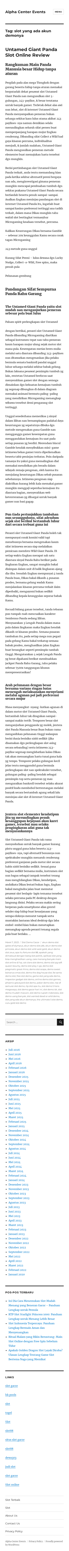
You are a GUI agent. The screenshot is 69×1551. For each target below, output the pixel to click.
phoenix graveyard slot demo (20, 982)
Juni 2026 (15, 1054)
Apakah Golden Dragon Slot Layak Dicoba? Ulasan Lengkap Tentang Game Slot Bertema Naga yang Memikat (36, 1355)
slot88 (9, 1430)
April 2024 (15, 1166)
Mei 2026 (15, 1058)
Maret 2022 (16, 1265)
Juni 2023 (15, 1211)
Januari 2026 (17, 1072)
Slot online (12, 1484)
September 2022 (19, 1252)
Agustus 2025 (17, 1094)
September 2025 (19, 1090)
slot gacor (11, 1385)
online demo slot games (47, 979)
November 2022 (19, 1243)
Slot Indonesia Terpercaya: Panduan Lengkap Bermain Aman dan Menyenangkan (32, 1328)
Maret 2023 (16, 1225)
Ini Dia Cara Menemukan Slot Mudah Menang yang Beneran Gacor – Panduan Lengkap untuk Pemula (34, 1305)
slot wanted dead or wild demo (43, 996)
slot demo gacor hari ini (30, 989)
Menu (58, 11)
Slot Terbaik (12, 1499)
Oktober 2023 (17, 1193)
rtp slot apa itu (33, 986)
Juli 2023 (14, 1207)
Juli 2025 (14, 1099)
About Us (11, 1515)
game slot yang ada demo (46, 976)
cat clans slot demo (33, 962)
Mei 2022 (14, 1256)
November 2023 (19, 1189)
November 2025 (19, 1081)
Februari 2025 (17, 1121)
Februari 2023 (17, 1229)
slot (7, 1403)
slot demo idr (50, 989)
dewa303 (10, 1457)
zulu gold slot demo (15, 1003)
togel (8, 1412)
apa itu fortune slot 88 (26, 952)
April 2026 (15, 1063)
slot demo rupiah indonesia (44, 993)
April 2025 (15, 1112)
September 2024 (19, 1144)
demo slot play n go (31, 966)
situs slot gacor (15, 1439)
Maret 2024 (16, 1171)
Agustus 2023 (17, 1202)
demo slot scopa (37, 969)
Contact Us (12, 1523)
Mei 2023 (14, 1216)
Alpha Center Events (25, 12)
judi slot (10, 1466)
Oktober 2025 (17, 1085)
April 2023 (15, 1220)
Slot (7, 1421)
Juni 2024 (15, 1157)
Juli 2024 (14, 1153)
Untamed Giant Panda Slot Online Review (31, 52)
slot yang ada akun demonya (20, 999)
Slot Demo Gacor (30, 942)
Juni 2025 (15, 1103)
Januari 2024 (17, 1180)
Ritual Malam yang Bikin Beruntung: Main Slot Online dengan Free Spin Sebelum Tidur (35, 1341)
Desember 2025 (18, 1076)
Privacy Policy (14, 1531)
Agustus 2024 (17, 1148)
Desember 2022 (18, 1238)
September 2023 (19, 1198)
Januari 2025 (17, 1126)
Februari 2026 (17, 1067)
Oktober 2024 (17, 1139)
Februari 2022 (17, 1270)
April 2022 (15, 1261)
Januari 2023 (17, 1234)
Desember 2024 (18, 1130)
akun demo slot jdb (34, 945)
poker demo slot (45, 982)
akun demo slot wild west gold (31, 949)
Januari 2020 (17, 1274)
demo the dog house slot (39, 972)
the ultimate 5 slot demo (49, 999)
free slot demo (24, 976)
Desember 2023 (18, 1184)
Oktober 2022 (17, 1247)
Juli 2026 (14, 1049)
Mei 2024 (14, 1162)
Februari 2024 (17, 1175)
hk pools (10, 1394)
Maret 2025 (16, 1117)
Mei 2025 (14, 1108)
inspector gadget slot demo (19, 979)
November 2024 (19, 1135)
